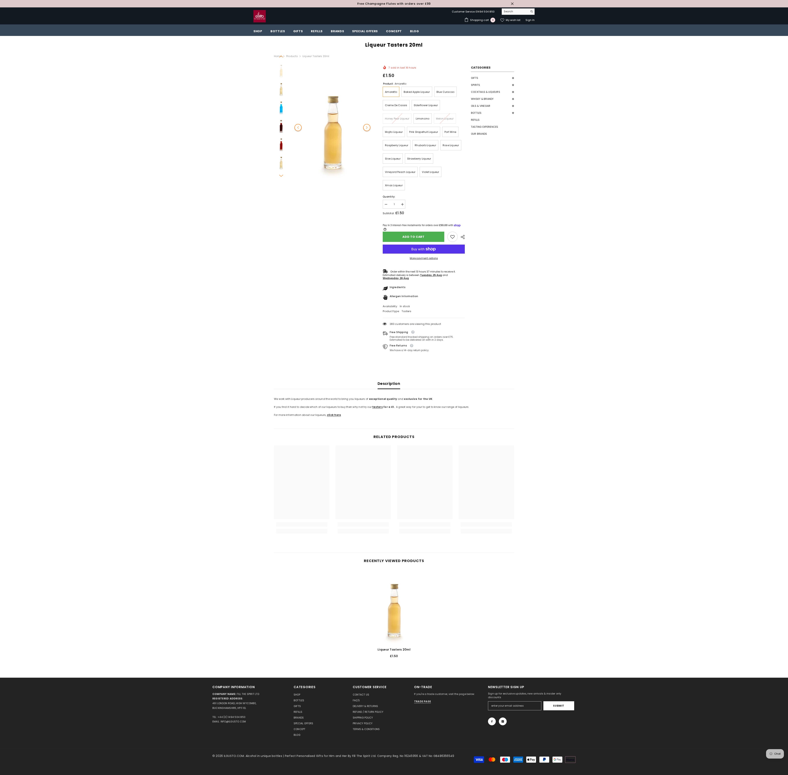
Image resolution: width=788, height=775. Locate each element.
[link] (452, 237)
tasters (377, 407)
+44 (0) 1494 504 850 (231, 717)
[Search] (518, 11)
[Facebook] (492, 721)
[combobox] (515, 11)
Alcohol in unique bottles (264, 756)
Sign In (530, 20)
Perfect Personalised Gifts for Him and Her (316, 756)
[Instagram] (503, 721)
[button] (492, 78)
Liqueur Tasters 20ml (394, 649)
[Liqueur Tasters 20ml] (394, 606)
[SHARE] (461, 237)
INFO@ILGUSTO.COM (233, 721)
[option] (394, 3)
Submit (558, 705)
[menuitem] (492, 78)
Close (512, 4)
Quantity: (389, 196)
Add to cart (413, 237)
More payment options (424, 258)
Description (389, 383)
